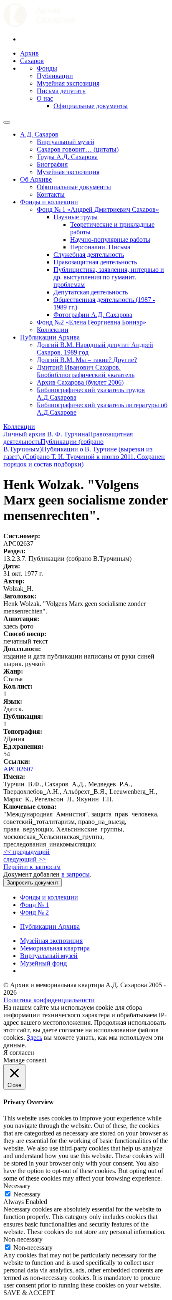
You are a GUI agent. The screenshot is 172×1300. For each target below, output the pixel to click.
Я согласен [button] (18, 1052)
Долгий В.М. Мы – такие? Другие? (87, 359)
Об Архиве (36, 179)
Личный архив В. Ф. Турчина (45, 434)
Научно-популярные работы (110, 239)
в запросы (75, 874)
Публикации (55, 75)
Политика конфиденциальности (49, 1000)
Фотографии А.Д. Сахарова (92, 314)
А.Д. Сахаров (39, 134)
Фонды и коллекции (49, 201)
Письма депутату (61, 90)
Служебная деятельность (88, 254)
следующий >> (24, 859)
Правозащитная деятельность (95, 262)
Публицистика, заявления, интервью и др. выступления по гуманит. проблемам (108, 277)
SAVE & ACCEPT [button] (29, 1292)
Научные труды (75, 216)
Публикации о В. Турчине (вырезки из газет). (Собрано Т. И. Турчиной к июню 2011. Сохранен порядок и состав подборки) (84, 457)
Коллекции (52, 329)
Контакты (51, 194)
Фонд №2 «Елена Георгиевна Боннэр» (91, 322)
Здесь (34, 1037)
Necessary (26, 1194)
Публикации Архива (50, 337)
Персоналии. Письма (100, 247)
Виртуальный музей (65, 141)
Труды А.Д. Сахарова (67, 156)
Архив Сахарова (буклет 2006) (80, 382)
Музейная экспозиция (68, 83)
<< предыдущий (26, 851)
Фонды (47, 68)
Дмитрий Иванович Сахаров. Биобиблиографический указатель (85, 371)
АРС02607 (18, 769)
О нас (45, 98)
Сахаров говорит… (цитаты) (78, 149)
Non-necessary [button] (23, 1239)
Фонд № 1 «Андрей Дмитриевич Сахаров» (98, 209)
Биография (52, 164)
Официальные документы (90, 105)
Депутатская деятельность (90, 292)
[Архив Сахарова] (39, 24)
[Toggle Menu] (6, 122)
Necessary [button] (16, 1185)
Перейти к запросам (32, 866)
